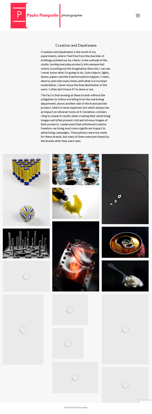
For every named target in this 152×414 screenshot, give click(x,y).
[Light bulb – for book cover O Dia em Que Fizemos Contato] (125, 329)
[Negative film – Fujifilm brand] (75, 256)
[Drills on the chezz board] (26, 243)
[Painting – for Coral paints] (70, 309)
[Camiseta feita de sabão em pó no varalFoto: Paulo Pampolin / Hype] (26, 276)
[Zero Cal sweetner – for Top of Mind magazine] (125, 385)
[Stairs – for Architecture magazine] (75, 377)
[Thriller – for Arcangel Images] (23, 330)
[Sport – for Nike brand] (67, 343)
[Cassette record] (125, 189)
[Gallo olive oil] (75, 203)
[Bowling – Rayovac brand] (26, 190)
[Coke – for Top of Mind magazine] (125, 242)
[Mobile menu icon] (138, 15)
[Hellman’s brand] (125, 275)
